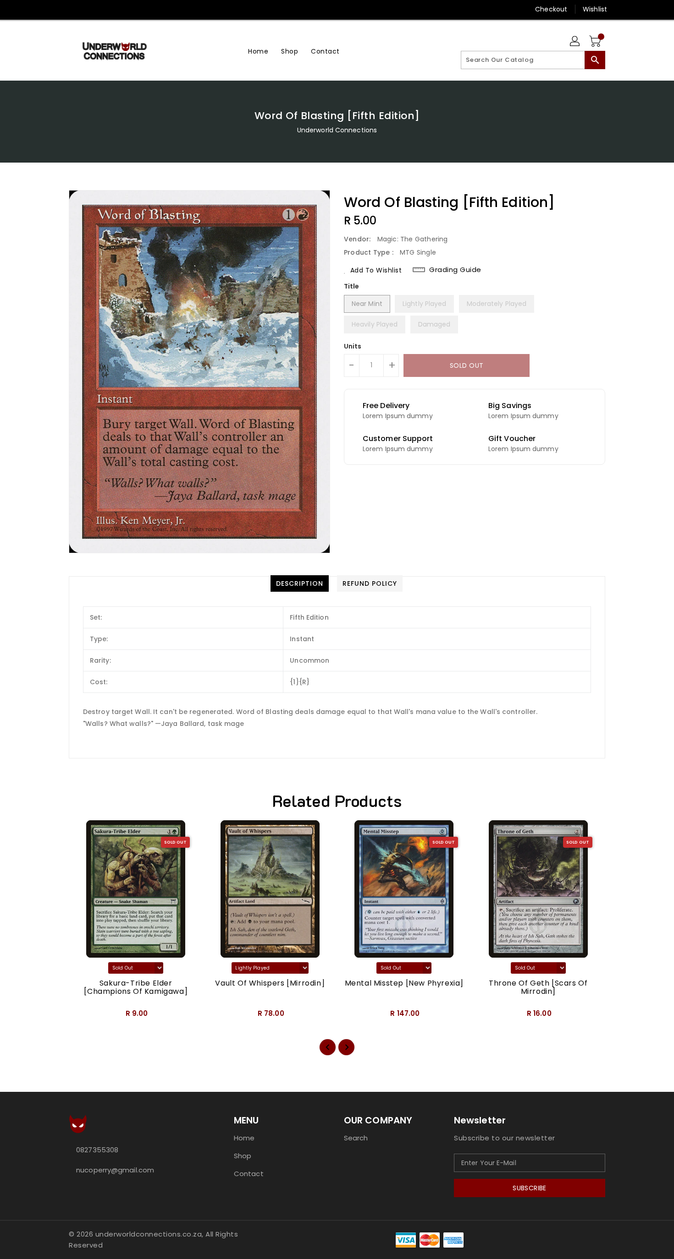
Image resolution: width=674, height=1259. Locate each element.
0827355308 (97, 1150)
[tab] (300, 583)
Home (244, 1138)
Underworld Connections (337, 130)
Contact (249, 1173)
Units (353, 346)
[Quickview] (83, 1016)
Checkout (551, 9)
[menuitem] (258, 51)
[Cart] (596, 42)
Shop (242, 1156)
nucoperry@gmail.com (115, 1170)
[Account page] (575, 42)
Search (356, 1138)
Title (351, 286)
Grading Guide (455, 269)
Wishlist (595, 9)
